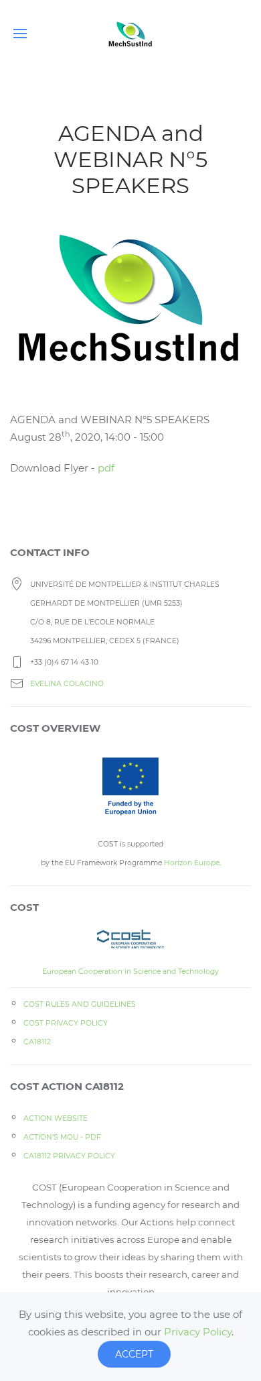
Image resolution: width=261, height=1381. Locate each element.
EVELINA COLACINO (67, 683)
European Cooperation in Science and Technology (130, 971)
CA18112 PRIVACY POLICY (69, 1156)
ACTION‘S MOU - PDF (62, 1137)
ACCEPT (134, 1354)
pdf (106, 467)
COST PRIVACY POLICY (65, 1023)
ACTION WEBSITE (55, 1118)
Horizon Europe (192, 863)
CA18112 (37, 1042)
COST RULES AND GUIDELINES (79, 1004)
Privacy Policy (198, 1331)
